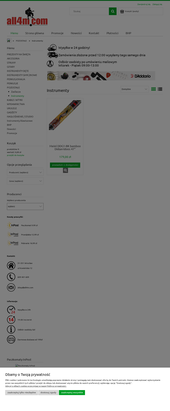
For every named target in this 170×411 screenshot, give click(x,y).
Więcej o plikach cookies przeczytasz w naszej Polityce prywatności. (35, 386)
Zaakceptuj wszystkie (72, 392)
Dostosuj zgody (48, 392)
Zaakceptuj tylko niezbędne (21, 392)
